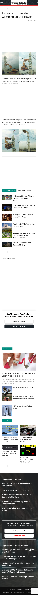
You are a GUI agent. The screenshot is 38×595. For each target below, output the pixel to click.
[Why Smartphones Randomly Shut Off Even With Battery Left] (28, 450)
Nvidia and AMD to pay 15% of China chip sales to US (18, 564)
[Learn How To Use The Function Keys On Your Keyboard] (10, 447)
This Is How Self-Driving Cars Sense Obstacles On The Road (10, 440)
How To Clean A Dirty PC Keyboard (15, 490)
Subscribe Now (19, 326)
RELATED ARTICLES (9, 191)
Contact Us (27, 589)
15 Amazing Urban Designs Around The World (17, 509)
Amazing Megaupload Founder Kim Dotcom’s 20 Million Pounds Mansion (24, 235)
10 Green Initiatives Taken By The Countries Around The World (23, 198)
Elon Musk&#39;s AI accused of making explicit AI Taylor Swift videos (17, 571)
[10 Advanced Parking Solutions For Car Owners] (28, 430)
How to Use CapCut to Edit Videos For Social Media (17, 485)
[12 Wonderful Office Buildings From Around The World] (7, 207)
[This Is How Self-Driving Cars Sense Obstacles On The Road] (10, 430)
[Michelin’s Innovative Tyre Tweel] (7, 391)
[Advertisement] (19, 38)
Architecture (10, 9)
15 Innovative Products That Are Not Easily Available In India (18, 374)
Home (3, 9)
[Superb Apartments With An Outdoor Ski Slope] (7, 244)
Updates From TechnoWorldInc (15, 545)
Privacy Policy (11, 589)
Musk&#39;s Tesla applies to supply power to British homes (18, 551)
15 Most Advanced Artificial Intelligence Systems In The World (17, 496)
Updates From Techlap (12, 479)
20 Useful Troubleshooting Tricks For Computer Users (16, 502)
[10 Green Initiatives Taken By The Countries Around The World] (7, 197)
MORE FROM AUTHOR (24, 191)
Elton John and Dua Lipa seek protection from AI (18, 578)
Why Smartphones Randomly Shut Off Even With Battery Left (27, 460)
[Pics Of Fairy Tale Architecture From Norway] (7, 230)
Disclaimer (20, 589)
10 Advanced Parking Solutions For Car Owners (26, 440)
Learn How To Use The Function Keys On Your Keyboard (9, 453)
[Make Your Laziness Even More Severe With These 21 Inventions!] (7, 398)
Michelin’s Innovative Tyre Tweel (23, 387)
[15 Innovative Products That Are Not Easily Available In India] (19, 362)
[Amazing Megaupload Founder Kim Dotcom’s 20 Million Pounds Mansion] (7, 235)
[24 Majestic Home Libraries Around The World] (7, 217)
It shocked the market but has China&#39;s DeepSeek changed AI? (19, 557)
